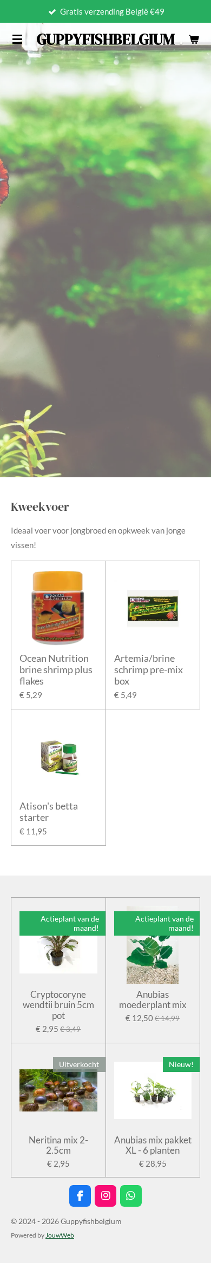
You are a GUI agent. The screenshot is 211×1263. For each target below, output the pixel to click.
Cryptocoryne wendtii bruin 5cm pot (58, 1005)
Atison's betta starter (48, 811)
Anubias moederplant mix (153, 999)
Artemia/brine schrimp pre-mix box (148, 670)
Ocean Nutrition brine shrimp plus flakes (56, 670)
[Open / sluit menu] (17, 39)
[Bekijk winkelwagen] (194, 39)
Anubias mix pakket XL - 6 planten (153, 1145)
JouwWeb (59, 1235)
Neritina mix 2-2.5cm (58, 1145)
